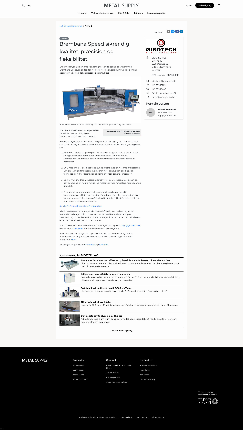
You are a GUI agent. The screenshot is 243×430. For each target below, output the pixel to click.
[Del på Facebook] (177, 31)
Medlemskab (78, 370)
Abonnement (78, 365)
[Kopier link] (173, 31)
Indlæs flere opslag (121, 330)
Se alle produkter (80, 379)
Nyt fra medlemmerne (70, 26)
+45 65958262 (159, 85)
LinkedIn (103, 244)
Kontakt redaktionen (149, 365)
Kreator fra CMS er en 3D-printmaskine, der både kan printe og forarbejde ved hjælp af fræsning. (129, 303)
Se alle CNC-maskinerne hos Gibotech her (80, 206)
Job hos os (144, 375)
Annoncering (78, 375)
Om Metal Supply (147, 379)
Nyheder (82, 13)
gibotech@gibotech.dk (163, 81)
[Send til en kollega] (168, 31)
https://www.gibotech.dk (164, 97)
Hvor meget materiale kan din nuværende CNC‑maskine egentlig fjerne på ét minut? (124, 289)
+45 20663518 (165, 112)
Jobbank (138, 13)
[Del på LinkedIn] (181, 31)
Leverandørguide (156, 13)
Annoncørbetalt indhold (116, 382)
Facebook (90, 244)
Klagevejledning (113, 377)
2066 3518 (77, 228)
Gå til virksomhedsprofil (164, 93)
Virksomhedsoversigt (102, 13)
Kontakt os (144, 370)
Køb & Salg (123, 13)
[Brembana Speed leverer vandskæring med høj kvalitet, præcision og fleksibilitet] (100, 99)
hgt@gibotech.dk (131, 225)
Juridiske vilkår (112, 373)
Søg (29, 5)
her (74, 239)
